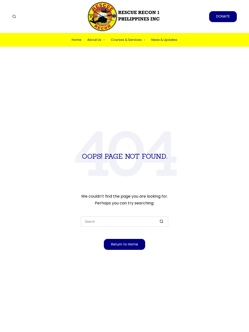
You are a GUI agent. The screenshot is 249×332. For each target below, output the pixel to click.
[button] (223, 16)
